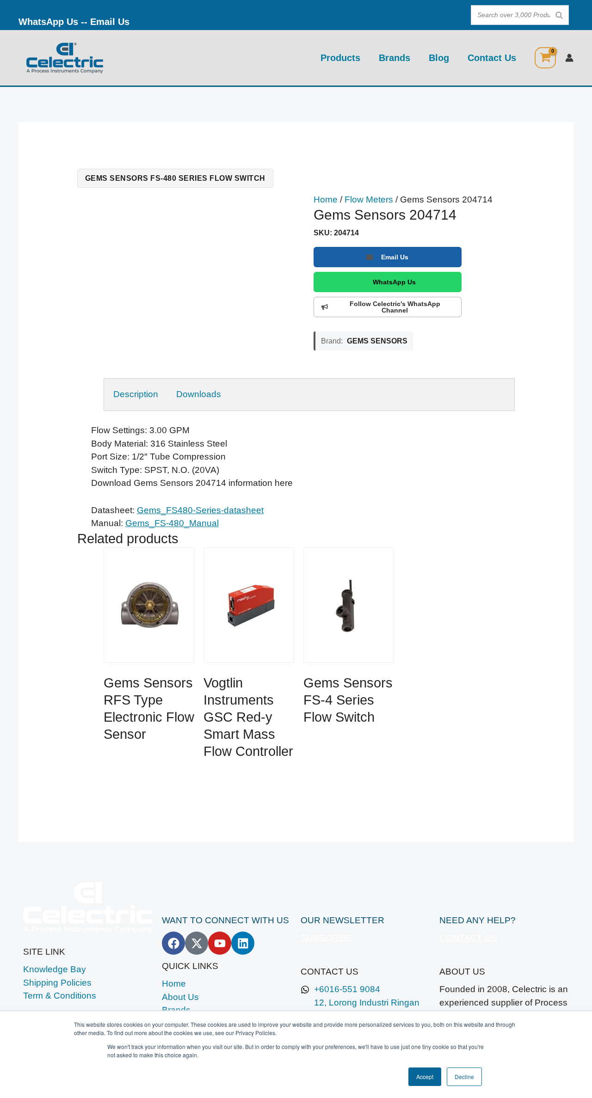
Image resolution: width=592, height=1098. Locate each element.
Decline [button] (464, 1076)
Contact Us (492, 58)
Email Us (110, 22)
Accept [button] (424, 1076)
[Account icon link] (569, 58)
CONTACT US (468, 938)
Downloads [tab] (198, 394)
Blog (439, 58)
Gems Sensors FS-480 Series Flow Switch (175, 178)
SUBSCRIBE (326, 938)
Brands (394, 58)
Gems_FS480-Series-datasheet (200, 510)
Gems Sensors (377, 341)
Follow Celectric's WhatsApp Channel (395, 307)
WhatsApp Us (48, 22)
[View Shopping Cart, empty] (545, 57)
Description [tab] (135, 394)
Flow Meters (369, 199)
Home (326, 199)
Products (340, 58)
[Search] (559, 15)
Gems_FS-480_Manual (172, 523)
